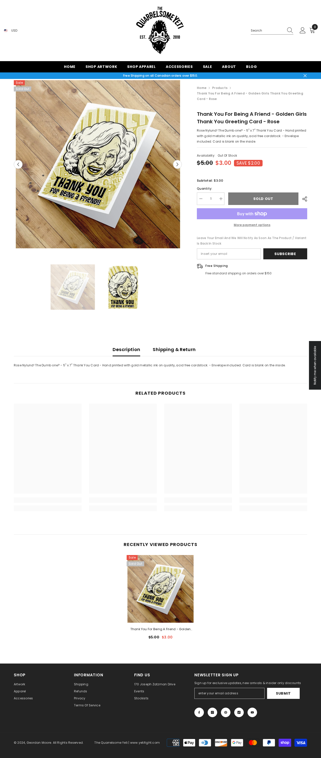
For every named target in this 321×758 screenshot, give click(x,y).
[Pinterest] (225, 712)
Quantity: (204, 188)
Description (126, 349)
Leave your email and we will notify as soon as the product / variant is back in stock (251, 241)
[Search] (272, 31)
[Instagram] (212, 712)
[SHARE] (302, 199)
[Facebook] (199, 712)
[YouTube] (252, 712)
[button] (18, 164)
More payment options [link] (252, 225)
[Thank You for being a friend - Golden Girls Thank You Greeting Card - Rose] (160, 589)
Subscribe (285, 253)
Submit (283, 693)
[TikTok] (239, 712)
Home (201, 88)
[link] (48, 500)
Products (219, 88)
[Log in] (303, 31)
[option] (98, 164)
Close (305, 76)
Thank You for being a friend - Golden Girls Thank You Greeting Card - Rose (160, 629)
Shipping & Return (174, 349)
